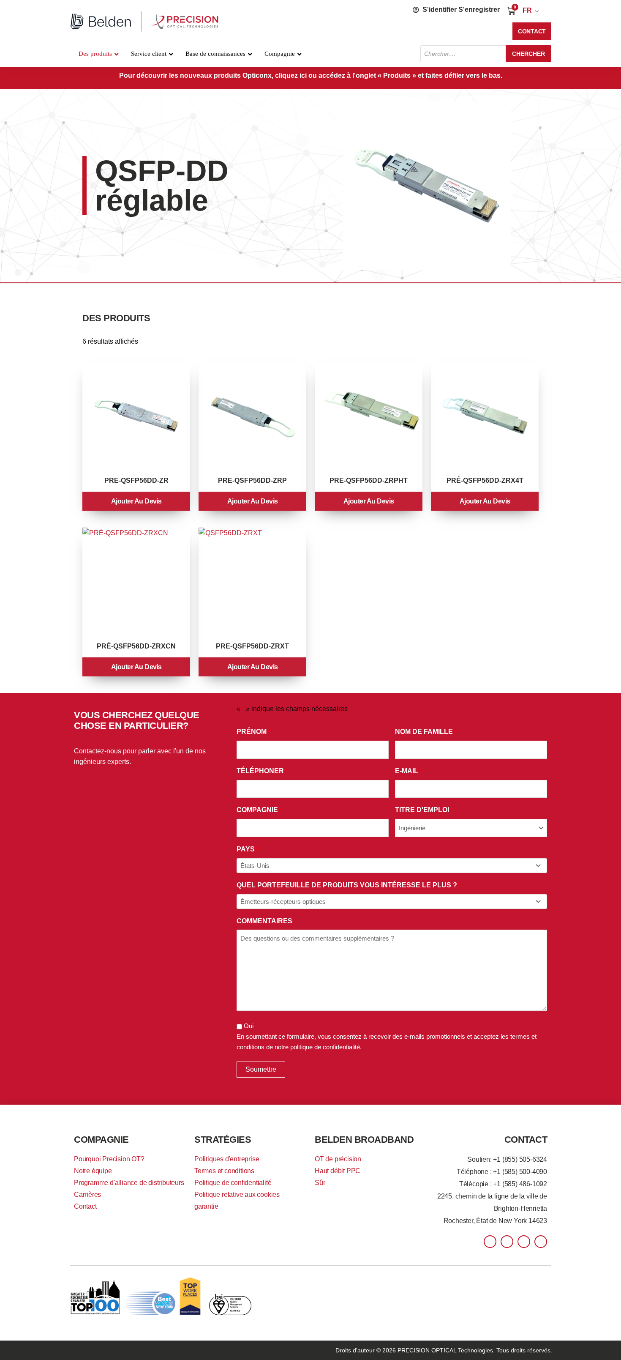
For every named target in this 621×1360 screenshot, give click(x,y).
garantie (206, 1206)
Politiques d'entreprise (226, 1159)
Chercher (528, 53)
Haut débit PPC (337, 1170)
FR (527, 10)
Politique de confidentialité (232, 1182)
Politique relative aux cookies (237, 1194)
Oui (248, 1025)
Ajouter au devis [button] (136, 501)
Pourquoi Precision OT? (109, 1159)
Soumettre (260, 1069)
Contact (85, 1206)
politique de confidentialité (325, 1047)
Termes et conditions (224, 1170)
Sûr (320, 1182)
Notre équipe (93, 1170)
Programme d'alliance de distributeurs (129, 1182)
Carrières (87, 1194)
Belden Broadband (364, 1139)
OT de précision (338, 1159)
